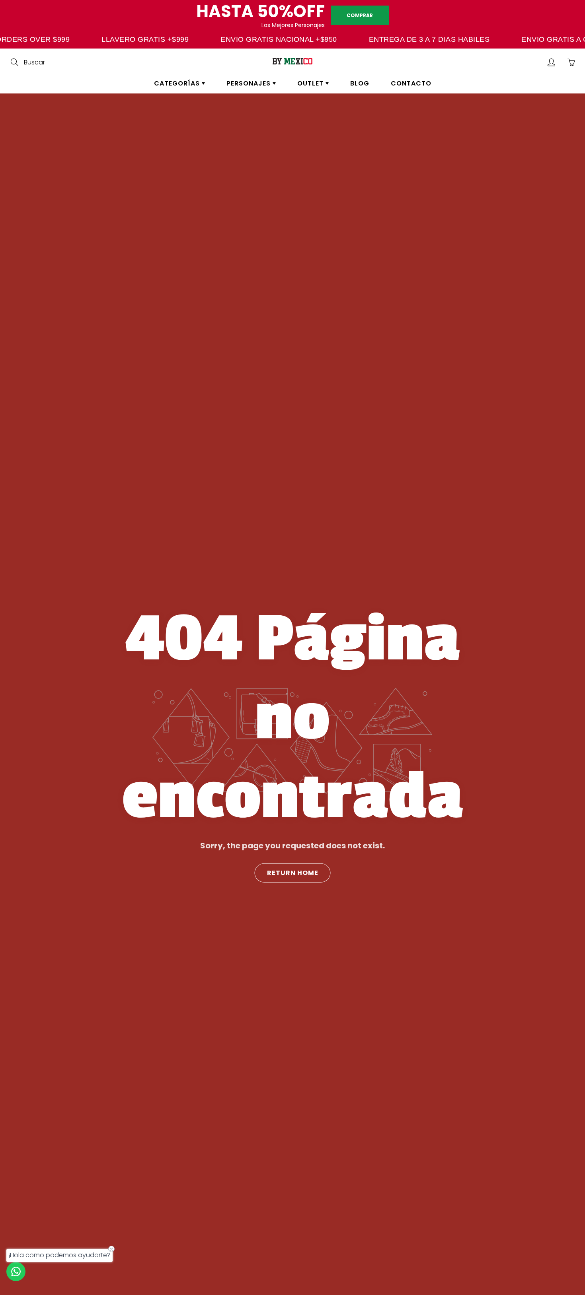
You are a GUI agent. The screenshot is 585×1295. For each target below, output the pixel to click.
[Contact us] (15, 1271)
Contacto (411, 83)
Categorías (178, 83)
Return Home (292, 872)
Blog (359, 83)
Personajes (249, 83)
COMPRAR (360, 15)
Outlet (311, 83)
